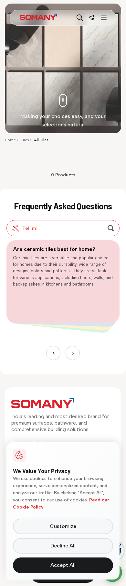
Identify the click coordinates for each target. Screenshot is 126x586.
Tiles (25, 140)
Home (10, 140)
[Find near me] (91, 18)
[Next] (73, 353)
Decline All (63, 546)
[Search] (80, 18)
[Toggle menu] (103, 18)
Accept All (63, 565)
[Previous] (53, 353)
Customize (63, 526)
